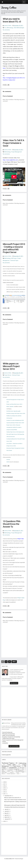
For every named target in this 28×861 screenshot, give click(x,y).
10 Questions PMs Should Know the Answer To (11, 524)
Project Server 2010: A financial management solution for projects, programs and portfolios (14, 427)
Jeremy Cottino (8, 7)
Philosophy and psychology (8, 733)
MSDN (7, 462)
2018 (4, 782)
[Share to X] (7, 85)
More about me (14, 683)
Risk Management (20, 770)
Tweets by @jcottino (6, 754)
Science (4, 741)
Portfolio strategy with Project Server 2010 (15, 413)
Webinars (3, 773)
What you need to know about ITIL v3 (12, 20)
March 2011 (7, 817)
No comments (6, 29)
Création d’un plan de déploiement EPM (15, 420)
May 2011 (7, 813)
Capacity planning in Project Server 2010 (15, 422)
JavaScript (12, 772)
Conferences (10, 770)
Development (13, 767)
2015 (4, 788)
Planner (18, 772)
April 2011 (7, 815)
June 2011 (7, 811)
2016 (4, 786)
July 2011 (7, 809)
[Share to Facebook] (8, 85)
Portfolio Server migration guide (13, 411)
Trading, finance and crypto (8, 738)
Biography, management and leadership (11, 736)
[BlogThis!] (5, 85)
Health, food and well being (8, 735)
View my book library (14, 746)
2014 (4, 789)
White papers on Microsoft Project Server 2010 (11, 366)
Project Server (7, 375)
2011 (4, 793)
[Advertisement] (14, 701)
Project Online (12, 764)
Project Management (16, 151)
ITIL (5, 27)
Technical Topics (14, 260)
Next (14, 661)
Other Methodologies (19, 27)
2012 (4, 791)
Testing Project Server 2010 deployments (15, 432)
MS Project (14, 258)
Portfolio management (14, 769)
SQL (23, 769)
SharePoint (4, 769)
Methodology (10, 27)
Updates (3, 771)
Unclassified (5, 743)
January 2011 (8, 819)
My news (22, 767)
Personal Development (7, 732)
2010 (4, 821)
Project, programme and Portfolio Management (12, 740)
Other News (4, 772)
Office (3, 770)
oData (18, 773)
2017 (4, 784)
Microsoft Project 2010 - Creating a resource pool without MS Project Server (14, 248)
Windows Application (11, 773)
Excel (8, 771)
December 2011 (8, 795)
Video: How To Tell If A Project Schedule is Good (13, 143)
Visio (23, 772)
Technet (8, 459)
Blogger (21, 858)
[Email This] (3, 85)
